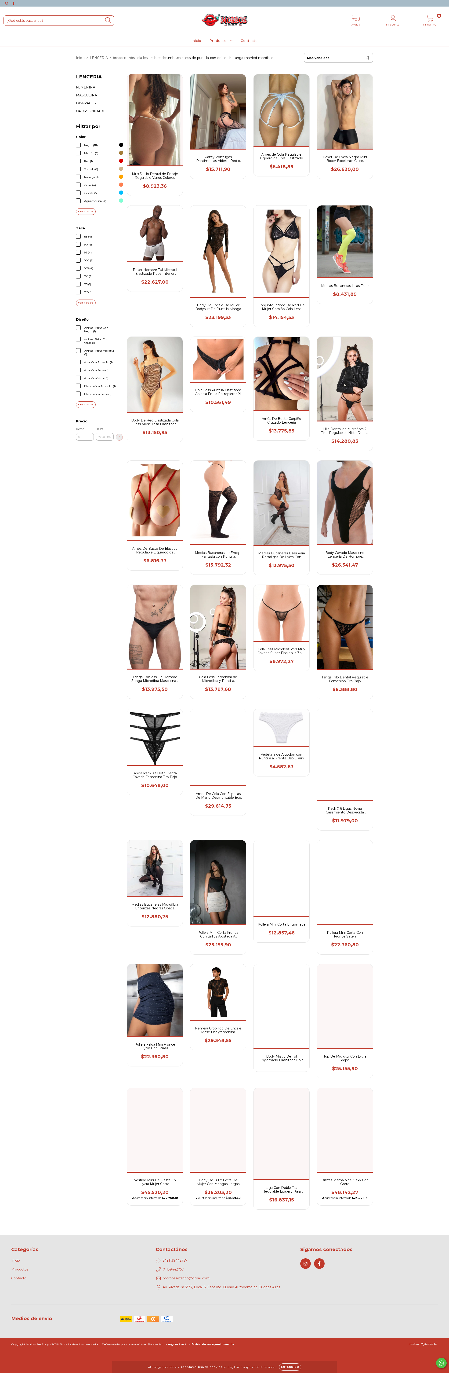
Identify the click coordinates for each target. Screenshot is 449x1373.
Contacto (249, 41)
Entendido (290, 1367)
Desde (80, 429)
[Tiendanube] (423, 1345)
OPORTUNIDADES (92, 111)
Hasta (100, 429)
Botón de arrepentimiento (213, 1344)
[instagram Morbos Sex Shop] (7, 3)
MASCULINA (86, 95)
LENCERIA (99, 58)
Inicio (196, 41)
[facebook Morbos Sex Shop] (14, 3)
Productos (219, 41)
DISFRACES (86, 103)
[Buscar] (108, 20)
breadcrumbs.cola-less (131, 58)
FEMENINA (85, 87)
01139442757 (173, 1269)
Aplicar (119, 437)
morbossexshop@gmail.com (186, 1278)
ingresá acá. (177, 1344)
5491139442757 (175, 1260)
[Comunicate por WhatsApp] (441, 1363)
